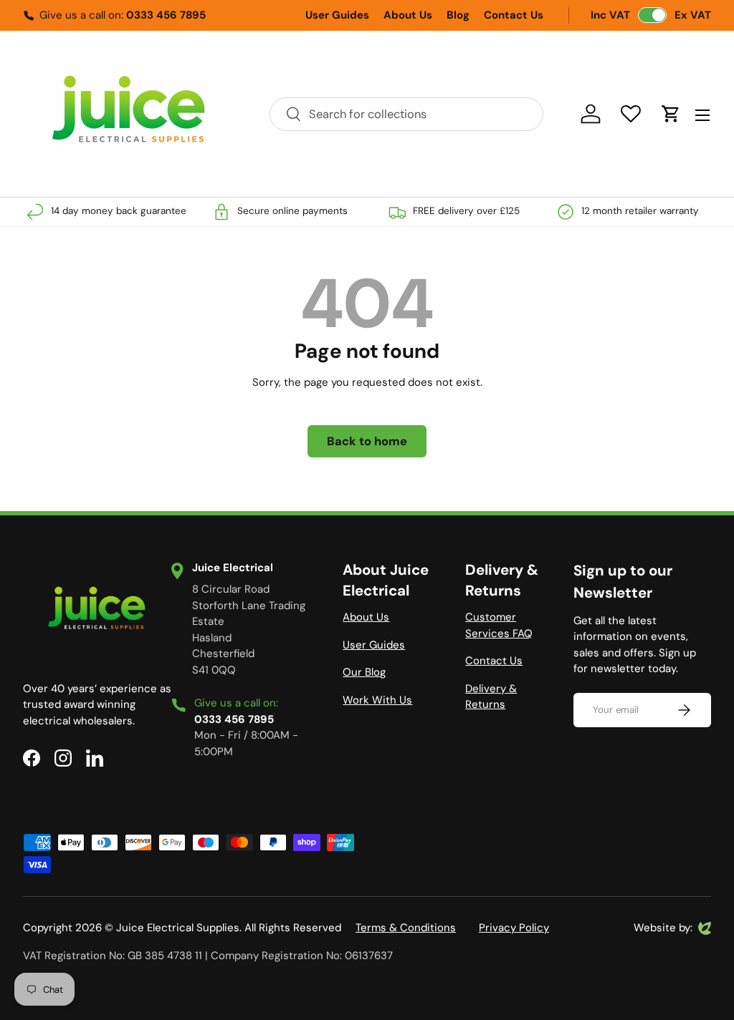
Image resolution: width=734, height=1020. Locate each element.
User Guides (337, 15)
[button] (671, 114)
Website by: (663, 928)
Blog (458, 15)
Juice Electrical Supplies (177, 928)
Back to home (367, 441)
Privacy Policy (514, 928)
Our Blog (364, 672)
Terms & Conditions (406, 928)
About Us (407, 15)
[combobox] (407, 114)
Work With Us (377, 700)
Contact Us (513, 15)
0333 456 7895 (166, 15)
